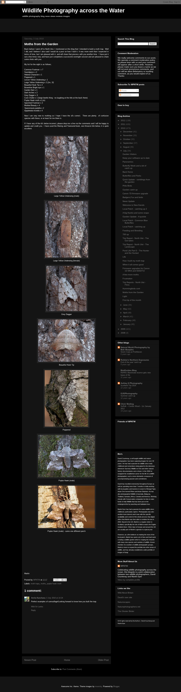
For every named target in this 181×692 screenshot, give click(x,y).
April (125, 313)
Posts (124, 90)
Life (124, 257)
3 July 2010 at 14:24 (54, 598)
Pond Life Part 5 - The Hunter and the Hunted (136, 251)
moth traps (35, 584)
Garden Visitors (129, 154)
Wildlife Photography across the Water (73, 10)
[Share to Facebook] (62, 579)
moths (43, 584)
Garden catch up (130, 190)
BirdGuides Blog (129, 370)
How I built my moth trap (133, 261)
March (126, 316)
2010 (123, 128)
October (127, 139)
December (128, 131)
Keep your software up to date (136, 158)
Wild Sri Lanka (37, 607)
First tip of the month (132, 300)
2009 (123, 329)
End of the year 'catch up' (131, 362)
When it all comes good (133, 264)
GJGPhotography (129, 393)
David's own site (125, 597)
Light (125, 296)
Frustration (127, 278)
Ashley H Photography (131, 383)
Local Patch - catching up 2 (135, 209)
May (125, 309)
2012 (123, 120)
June (125, 305)
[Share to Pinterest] (65, 579)
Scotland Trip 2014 (128, 385)
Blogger (116, 686)
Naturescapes (124, 602)
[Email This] (54, 579)
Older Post (103, 660)
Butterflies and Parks (132, 176)
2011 (123, 124)
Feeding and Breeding (133, 230)
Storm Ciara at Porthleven (131, 352)
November (128, 135)
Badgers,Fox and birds (133, 197)
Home (67, 660)
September (128, 143)
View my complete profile (129, 580)
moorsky (98, 686)
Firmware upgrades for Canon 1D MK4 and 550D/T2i (136, 269)
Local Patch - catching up (134, 226)
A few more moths (131, 274)
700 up (126, 234)
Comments (126, 95)
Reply (33, 610)
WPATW (124, 566)
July (125, 151)
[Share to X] (60, 579)
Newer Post (30, 660)
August (126, 147)
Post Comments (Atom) (72, 669)
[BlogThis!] (57, 579)
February (127, 320)
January (127, 324)
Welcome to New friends (133, 205)
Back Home (128, 172)
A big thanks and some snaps (136, 213)
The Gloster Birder (126, 611)
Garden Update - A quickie (134, 216)
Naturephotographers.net (129, 607)
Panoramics (128, 162)
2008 (123, 333)
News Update (129, 201)
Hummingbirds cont (131, 288)
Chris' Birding (127, 404)
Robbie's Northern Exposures (135, 360)
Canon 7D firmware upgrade (135, 193)
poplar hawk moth (54, 584)
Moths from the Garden (133, 292)
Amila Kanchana (38, 598)
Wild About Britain (125, 593)
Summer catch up (128, 396)
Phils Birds (127, 186)
